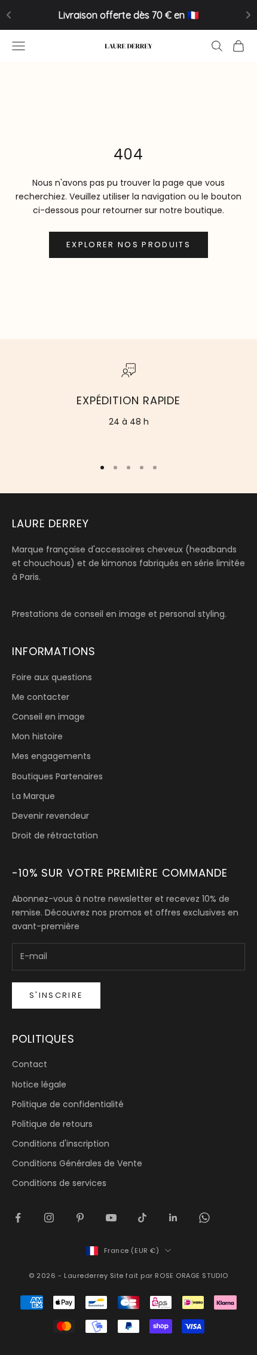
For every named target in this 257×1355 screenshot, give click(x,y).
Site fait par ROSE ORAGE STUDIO (169, 1275)
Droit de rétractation (55, 835)
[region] (128, 405)
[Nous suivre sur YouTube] (111, 1218)
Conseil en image (48, 717)
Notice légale (39, 1084)
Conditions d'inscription (60, 1144)
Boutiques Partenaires (57, 776)
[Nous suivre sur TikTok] (142, 1218)
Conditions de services (59, 1183)
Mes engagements (51, 756)
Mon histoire (37, 736)
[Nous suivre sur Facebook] (18, 1218)
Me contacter (40, 697)
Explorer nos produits (128, 244)
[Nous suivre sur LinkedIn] (173, 1218)
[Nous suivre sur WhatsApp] (204, 1218)
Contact (29, 1064)
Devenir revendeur (50, 816)
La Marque (33, 796)
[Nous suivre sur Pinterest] (80, 1218)
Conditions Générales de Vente (77, 1163)
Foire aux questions (52, 677)
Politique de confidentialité (68, 1104)
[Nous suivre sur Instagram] (49, 1218)
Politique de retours (52, 1124)
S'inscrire (56, 995)
